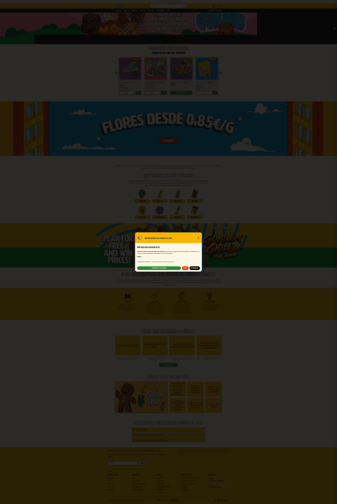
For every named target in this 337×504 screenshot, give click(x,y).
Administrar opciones (143, 261)
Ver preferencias (194, 268)
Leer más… (139, 256)
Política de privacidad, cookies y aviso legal (162, 261)
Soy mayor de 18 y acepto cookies (159, 268)
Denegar (185, 268)
